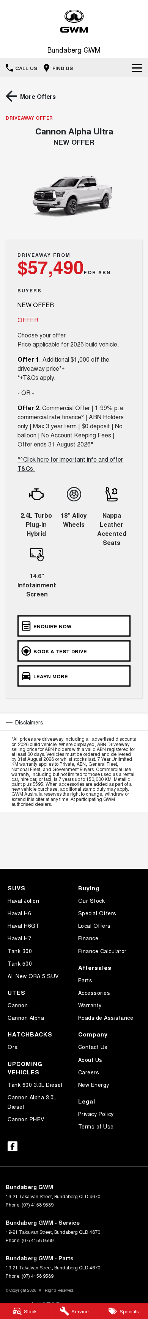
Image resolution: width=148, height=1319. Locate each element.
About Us (90, 1059)
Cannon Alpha (26, 1017)
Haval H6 (19, 913)
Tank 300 (20, 951)
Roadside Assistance (106, 1017)
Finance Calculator (102, 951)
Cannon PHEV (26, 1119)
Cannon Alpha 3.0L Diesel (32, 1101)
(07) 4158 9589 (38, 1204)
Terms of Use (96, 1126)
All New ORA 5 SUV (33, 976)
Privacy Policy (96, 1114)
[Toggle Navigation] (137, 67)
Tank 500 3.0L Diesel (35, 1084)
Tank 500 (20, 963)
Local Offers (94, 925)
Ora (13, 1047)
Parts (85, 980)
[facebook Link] (12, 1146)
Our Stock (91, 900)
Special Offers (97, 913)
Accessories (94, 992)
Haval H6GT (23, 925)
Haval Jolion (23, 900)
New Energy (93, 1084)
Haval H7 (19, 938)
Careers (88, 1072)
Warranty (90, 1005)
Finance (88, 938)
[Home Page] (74, 21)
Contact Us (93, 1047)
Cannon (18, 1005)
